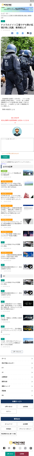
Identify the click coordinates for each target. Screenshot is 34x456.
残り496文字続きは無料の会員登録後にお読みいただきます (15, 120)
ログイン (3, 164)
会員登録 (22, 453)
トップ (3, 13)
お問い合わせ (10, 453)
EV (7, 13)
